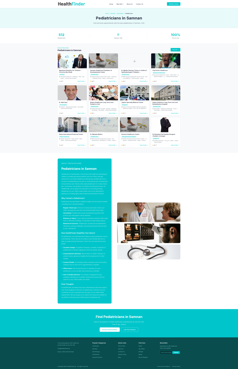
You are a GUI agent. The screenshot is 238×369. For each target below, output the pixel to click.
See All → (175, 50)
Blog (119, 357)
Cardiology (95, 346)
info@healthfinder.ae (64, 348)
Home (111, 4)
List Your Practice (130, 329)
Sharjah (141, 351)
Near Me (119, 4)
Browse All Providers (109, 329)
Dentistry (94, 349)
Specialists (120, 13)
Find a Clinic (121, 346)
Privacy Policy (176, 366)
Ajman (140, 354)
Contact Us (139, 4)
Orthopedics (95, 354)
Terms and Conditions (163, 366)
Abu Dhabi (142, 349)
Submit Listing (173, 4)
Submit (176, 352)
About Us (130, 4)
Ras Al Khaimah (143, 357)
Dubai (140, 346)
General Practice (97, 357)
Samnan (113, 13)
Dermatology (96, 351)
